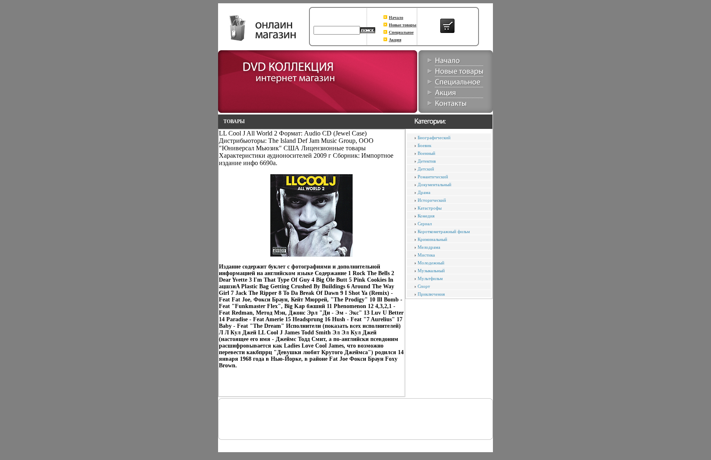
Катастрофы (429, 207)
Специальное (401, 32)
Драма (424, 192)
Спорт (424, 286)
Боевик (424, 145)
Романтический (433, 176)
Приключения (431, 294)
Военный (426, 153)
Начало (396, 17)
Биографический (434, 137)
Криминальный (432, 239)
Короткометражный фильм (444, 231)
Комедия (426, 215)
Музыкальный (431, 270)
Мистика (426, 254)
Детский (426, 168)
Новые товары (402, 25)
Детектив (427, 161)
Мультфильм (430, 278)
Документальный (434, 184)
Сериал (425, 223)
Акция (395, 39)
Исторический (432, 200)
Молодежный (431, 262)
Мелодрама (429, 247)
